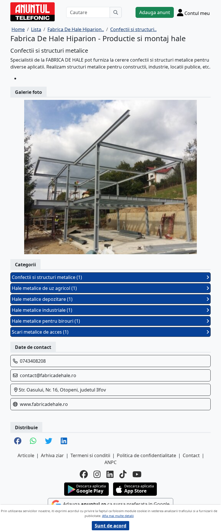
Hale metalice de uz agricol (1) (44, 288)
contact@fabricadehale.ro (48, 375)
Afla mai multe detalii (118, 516)
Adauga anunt (154, 12)
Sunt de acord (110, 525)
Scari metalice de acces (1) (40, 332)
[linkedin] (110, 474)
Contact (191, 455)
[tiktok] (123, 474)
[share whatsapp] (33, 441)
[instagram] (97, 474)
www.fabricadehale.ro (44, 404)
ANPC (110, 462)
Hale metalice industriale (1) (42, 310)
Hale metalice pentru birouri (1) (46, 321)
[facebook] (84, 474)
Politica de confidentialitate (146, 455)
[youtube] (137, 474)
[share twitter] (48, 441)
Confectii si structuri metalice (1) (47, 277)
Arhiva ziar (52, 455)
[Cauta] (116, 12)
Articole (26, 455)
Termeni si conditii (90, 455)
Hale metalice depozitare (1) (42, 299)
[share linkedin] (64, 441)
